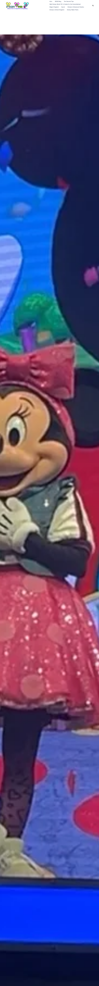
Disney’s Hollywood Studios (76, 7)
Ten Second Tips (69, 1)
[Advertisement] (49, 23)
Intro (51, 1)
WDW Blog (58, 1)
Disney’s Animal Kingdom (57, 10)
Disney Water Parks (72, 10)
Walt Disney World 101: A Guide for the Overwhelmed (65, 4)
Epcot (63, 7)
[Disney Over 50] (17, 5)
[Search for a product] (93, 5)
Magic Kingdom (54, 7)
